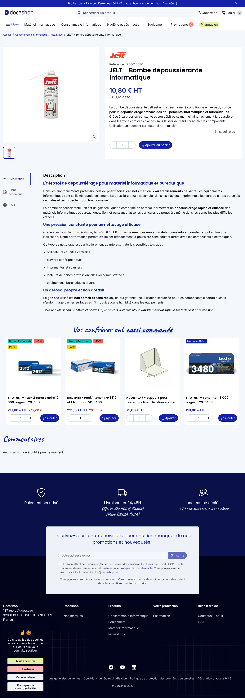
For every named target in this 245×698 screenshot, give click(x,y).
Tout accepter (25, 661)
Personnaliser (25, 677)
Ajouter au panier (157, 145)
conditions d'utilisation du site (127, 583)
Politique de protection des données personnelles (162, 678)
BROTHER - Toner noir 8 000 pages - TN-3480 (207, 399)
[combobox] (135, 13)
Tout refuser (25, 669)
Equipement (116, 622)
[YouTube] (122, 666)
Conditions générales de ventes (59, 678)
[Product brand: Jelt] (173, 55)
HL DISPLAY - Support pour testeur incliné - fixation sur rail (150, 399)
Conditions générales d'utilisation (105, 678)
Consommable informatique (128, 616)
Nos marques (73, 616)
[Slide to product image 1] (9, 153)
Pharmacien (161, 616)
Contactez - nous (210, 616)
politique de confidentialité (136, 568)
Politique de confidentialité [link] (25, 686)
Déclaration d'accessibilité (214, 678)
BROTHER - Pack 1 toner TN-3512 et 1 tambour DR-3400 (91, 399)
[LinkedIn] (134, 666)
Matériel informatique (123, 628)
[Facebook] (111, 666)
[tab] (17, 179)
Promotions (116, 634)
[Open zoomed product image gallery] (94, 137)
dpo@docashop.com (107, 572)
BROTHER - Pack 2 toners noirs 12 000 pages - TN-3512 (33, 399)
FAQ (201, 622)
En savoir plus (225, 131)
